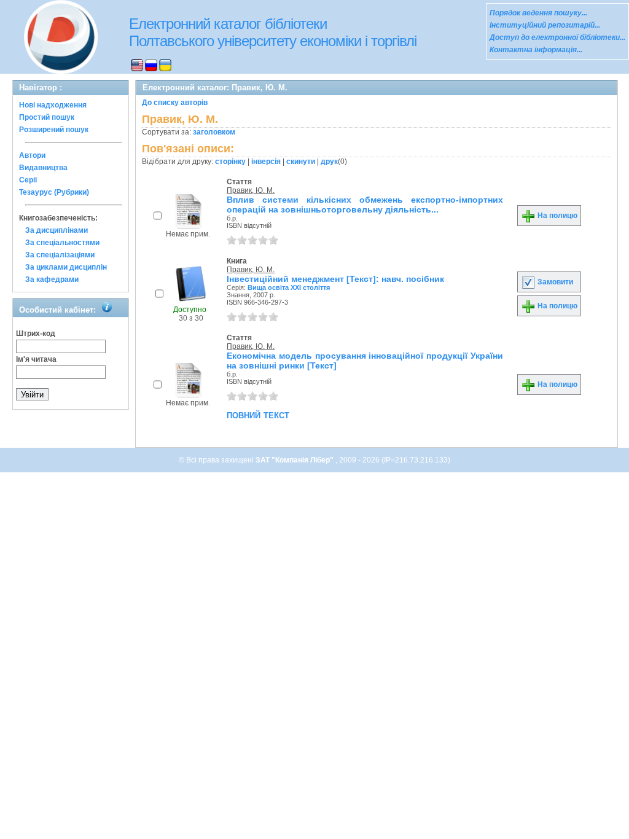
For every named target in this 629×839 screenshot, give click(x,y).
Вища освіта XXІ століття (289, 287)
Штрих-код (35, 333)
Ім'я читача (36, 359)
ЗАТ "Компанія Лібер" (295, 460)
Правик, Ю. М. (251, 190)
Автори (32, 155)
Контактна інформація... (536, 49)
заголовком (214, 132)
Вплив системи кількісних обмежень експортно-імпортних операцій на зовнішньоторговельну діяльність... (365, 204)
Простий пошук (46, 117)
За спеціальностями (62, 242)
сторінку (230, 161)
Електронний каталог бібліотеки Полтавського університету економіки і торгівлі (272, 32)
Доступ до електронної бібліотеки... (557, 37)
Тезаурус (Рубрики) (54, 192)
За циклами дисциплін (66, 267)
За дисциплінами (56, 230)
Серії (28, 180)
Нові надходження (53, 105)
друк (329, 161)
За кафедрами (52, 279)
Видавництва (43, 167)
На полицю (556, 215)
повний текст (258, 414)
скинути (300, 161)
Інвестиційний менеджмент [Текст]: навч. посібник (335, 279)
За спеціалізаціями (60, 255)
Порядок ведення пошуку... (538, 13)
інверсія (266, 161)
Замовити (554, 282)
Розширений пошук (53, 129)
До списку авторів (175, 102)
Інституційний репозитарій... (545, 25)
